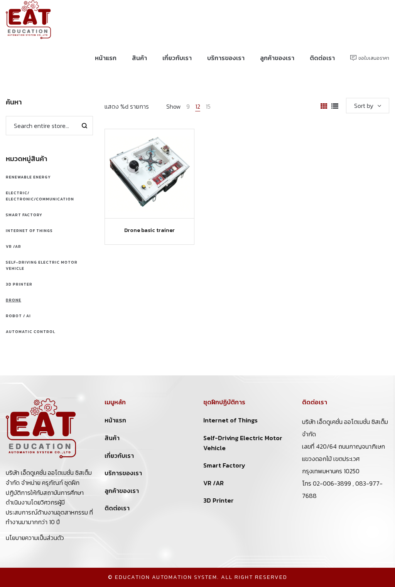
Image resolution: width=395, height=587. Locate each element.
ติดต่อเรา (117, 508)
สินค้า (112, 437)
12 (197, 106)
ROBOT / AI (18, 316)
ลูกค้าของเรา (122, 490)
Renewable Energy (28, 177)
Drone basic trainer (149, 230)
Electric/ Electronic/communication (40, 196)
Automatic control (30, 332)
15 (208, 106)
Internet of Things (29, 231)
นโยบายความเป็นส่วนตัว (35, 537)
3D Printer (19, 284)
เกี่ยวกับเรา (119, 455)
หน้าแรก (115, 420)
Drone (13, 300)
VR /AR (13, 246)
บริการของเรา (123, 473)
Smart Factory (24, 215)
